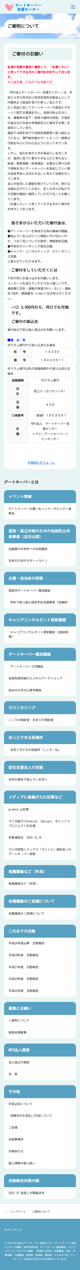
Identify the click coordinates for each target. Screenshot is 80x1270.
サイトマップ (13, 1229)
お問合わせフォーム (41, 462)
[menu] (73, 7)
